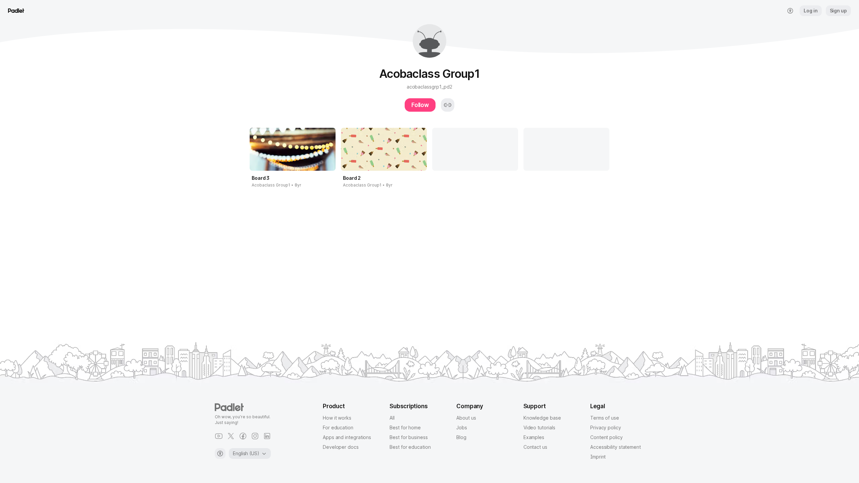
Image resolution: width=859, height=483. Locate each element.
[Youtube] (219, 436)
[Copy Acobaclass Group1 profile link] (447, 105)
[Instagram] (255, 436)
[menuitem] (790, 10)
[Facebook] (243, 436)
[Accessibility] (220, 453)
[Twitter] (231, 436)
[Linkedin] (267, 436)
